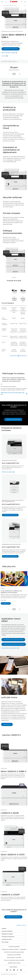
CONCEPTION (4, 768)
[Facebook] (7, 970)
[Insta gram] (10, 970)
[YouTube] (21, 970)
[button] (9, 74)
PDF (2, 384)
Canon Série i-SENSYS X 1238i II (8, 61)
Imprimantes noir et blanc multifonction (12, 31)
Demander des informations (11, 48)
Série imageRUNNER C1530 (11, 547)
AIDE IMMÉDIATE (7, 724)
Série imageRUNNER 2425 (10, 463)
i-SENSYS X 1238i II (14, 298)
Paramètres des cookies (14, 963)
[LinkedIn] (14, 970)
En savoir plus (5, 603)
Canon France (13, 967)
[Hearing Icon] (21, 2)
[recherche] (6, 2)
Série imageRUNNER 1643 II (11, 504)
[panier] (2, 2)
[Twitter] (17, 970)
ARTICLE (3, 588)
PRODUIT (14, 277)
